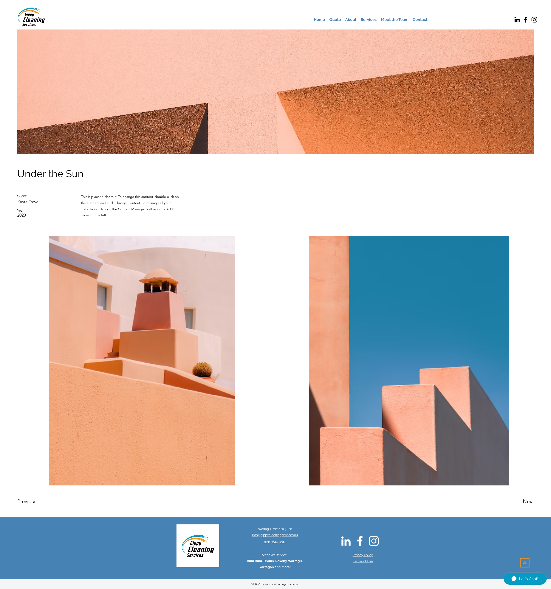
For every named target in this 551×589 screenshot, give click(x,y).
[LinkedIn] (517, 19)
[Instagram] (534, 19)
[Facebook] (525, 19)
